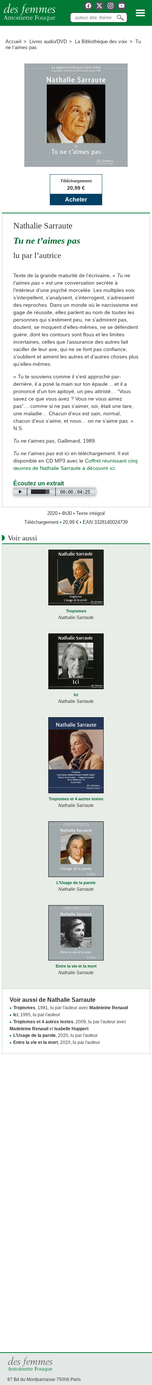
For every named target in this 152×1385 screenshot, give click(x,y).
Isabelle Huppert (71, 1028)
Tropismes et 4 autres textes (76, 799)
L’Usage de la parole (76, 882)
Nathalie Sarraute (42, 225)
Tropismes (76, 611)
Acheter (76, 199)
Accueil (13, 41)
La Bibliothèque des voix (101, 41)
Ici (76, 694)
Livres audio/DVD (48, 41)
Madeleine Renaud (108, 1007)
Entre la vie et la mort (76, 966)
